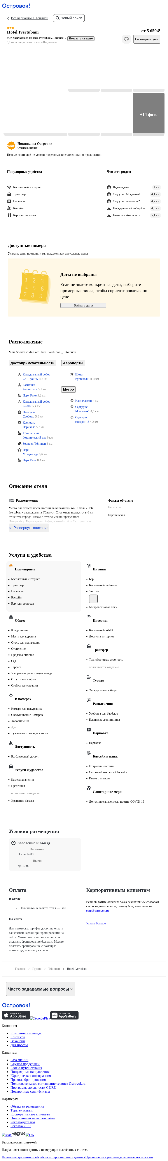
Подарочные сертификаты (30, 1091)
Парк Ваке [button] (29, 460)
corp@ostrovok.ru (97, 910)
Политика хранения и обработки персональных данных (43, 1157)
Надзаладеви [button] (83, 400)
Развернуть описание (31, 528)
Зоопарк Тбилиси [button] (34, 443)
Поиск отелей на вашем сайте (32, 1118)
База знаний (19, 1060)
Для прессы (19, 1045)
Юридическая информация (30, 1076)
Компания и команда (26, 1033)
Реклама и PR (20, 1126)
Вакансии (17, 1041)
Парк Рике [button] (30, 395)
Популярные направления (29, 1072)
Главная (20, 968)
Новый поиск (71, 18)
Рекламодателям (22, 1122)
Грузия (36, 968)
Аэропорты (73, 363)
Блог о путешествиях (26, 1068)
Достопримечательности (32, 363)
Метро (68, 389)
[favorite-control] (126, 39)
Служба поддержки (25, 1064)
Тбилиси (54, 968)
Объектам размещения (27, 1106)
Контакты (17, 1037)
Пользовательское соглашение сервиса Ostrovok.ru (48, 1083)
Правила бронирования (28, 1079)
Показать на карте (81, 38)
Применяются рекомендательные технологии (119, 1157)
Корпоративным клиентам (30, 1114)
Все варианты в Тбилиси (29, 18)
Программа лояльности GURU (33, 1087)
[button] (35, 92)
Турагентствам (21, 1110)
